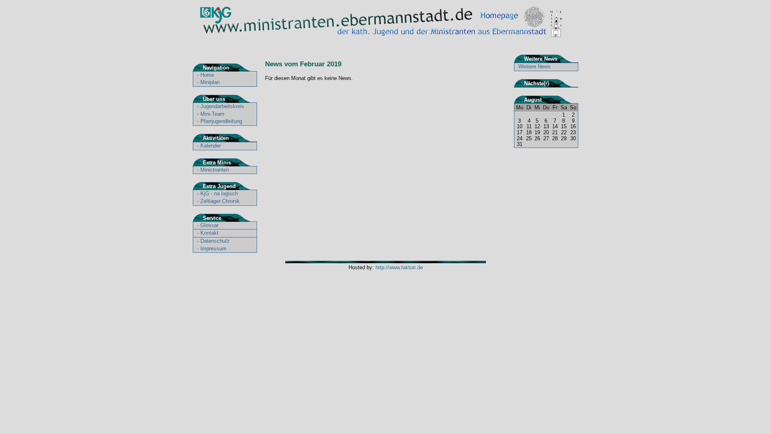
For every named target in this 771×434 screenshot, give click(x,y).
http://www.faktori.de (399, 267)
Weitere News (534, 66)
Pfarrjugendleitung (221, 121)
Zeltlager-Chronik (220, 201)
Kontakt (209, 233)
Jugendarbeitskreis (222, 106)
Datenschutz (215, 241)
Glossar (209, 225)
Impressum (213, 249)
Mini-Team (212, 114)
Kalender (210, 146)
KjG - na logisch (219, 193)
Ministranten (214, 170)
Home (207, 75)
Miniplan (210, 82)
